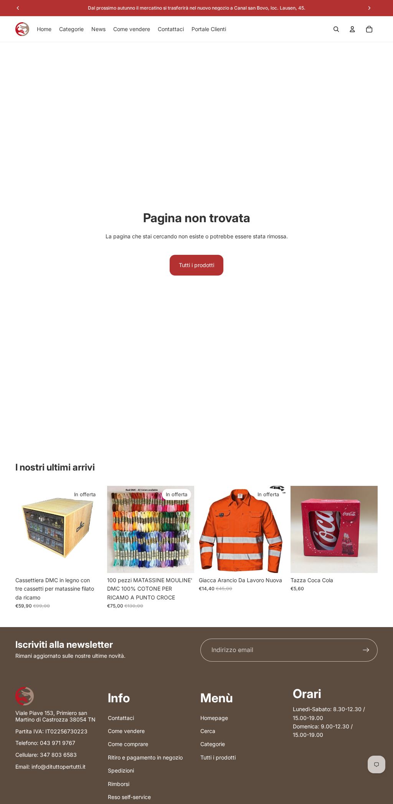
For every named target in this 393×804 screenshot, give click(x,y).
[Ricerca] (336, 29)
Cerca (207, 731)
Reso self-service (129, 797)
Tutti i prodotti (196, 265)
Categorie (212, 744)
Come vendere (126, 731)
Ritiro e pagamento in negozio (145, 757)
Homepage (214, 718)
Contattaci (121, 718)
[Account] (352, 29)
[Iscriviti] (366, 650)
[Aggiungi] (90, 561)
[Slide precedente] (115, 529)
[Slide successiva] (185, 529)
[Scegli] (274, 561)
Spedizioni (121, 771)
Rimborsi (118, 784)
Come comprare (128, 744)
